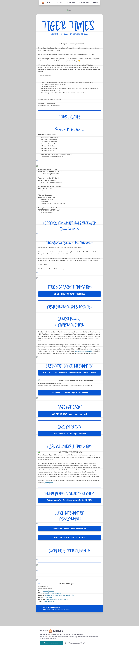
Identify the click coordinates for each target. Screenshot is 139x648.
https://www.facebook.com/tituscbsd (57, 599)
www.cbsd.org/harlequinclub (83, 351)
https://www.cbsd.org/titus (53, 593)
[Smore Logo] (46, 2)
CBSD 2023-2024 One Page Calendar (69, 433)
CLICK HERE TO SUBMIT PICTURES (69, 294)
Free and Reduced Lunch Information (69, 529)
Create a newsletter (51, 643)
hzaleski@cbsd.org (48, 591)
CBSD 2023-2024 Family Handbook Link (69, 414)
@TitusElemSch (49, 601)
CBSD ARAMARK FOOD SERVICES (69, 538)
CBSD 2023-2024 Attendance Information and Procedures (69, 373)
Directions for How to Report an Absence (69, 393)
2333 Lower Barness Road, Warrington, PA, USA (59, 595)
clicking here (49, 483)
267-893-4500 (47, 597)
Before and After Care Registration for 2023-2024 (69, 500)
